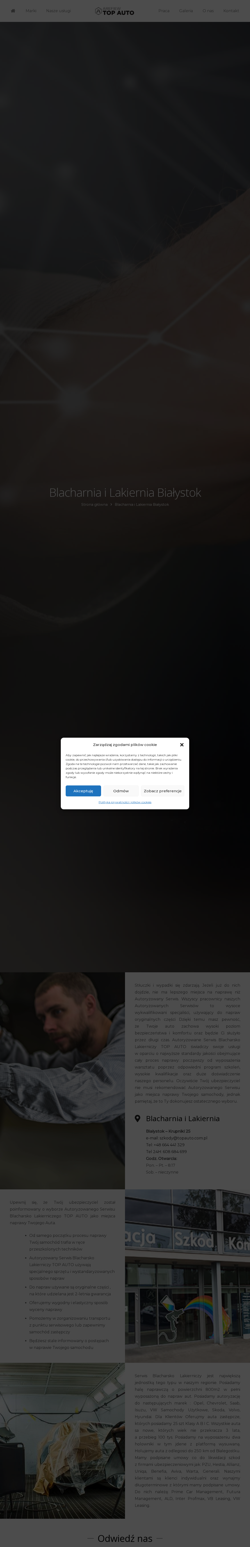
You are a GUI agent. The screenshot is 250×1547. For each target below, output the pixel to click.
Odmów (121, 791)
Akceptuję (83, 791)
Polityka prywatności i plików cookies (125, 802)
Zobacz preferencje (163, 791)
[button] (181, 744)
